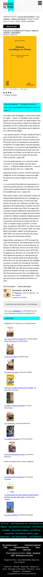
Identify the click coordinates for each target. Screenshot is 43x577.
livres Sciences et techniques (20, 527)
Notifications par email (24, 555)
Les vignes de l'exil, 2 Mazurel (14, 339)
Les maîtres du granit (11, 439)
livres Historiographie (19, 537)
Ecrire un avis (12, 26)
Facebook (36, 553)
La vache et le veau (11, 372)
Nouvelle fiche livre (21, 547)
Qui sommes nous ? (10, 545)
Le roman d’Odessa (11, 515)
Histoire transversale (18, 19)
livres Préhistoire (35, 537)
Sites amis (27, 549)
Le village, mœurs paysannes (14, 405)
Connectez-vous (11, 304)
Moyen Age (25, 567)
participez (16, 311)
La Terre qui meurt (10, 357)
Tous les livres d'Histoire (26, 16)
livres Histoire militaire (20, 530)
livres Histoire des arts (19, 523)
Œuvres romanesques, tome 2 (15, 454)
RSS (12, 555)
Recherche (8, 567)
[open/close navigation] (40, 3)
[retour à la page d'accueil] (8, 6)
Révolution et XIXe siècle (17, 569)
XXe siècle (30, 569)
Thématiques (26, 571)
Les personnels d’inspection (14, 477)
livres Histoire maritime (24, 533)
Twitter (28, 553)
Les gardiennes (9, 423)
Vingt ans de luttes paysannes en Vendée (18, 388)
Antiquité (16, 567)
